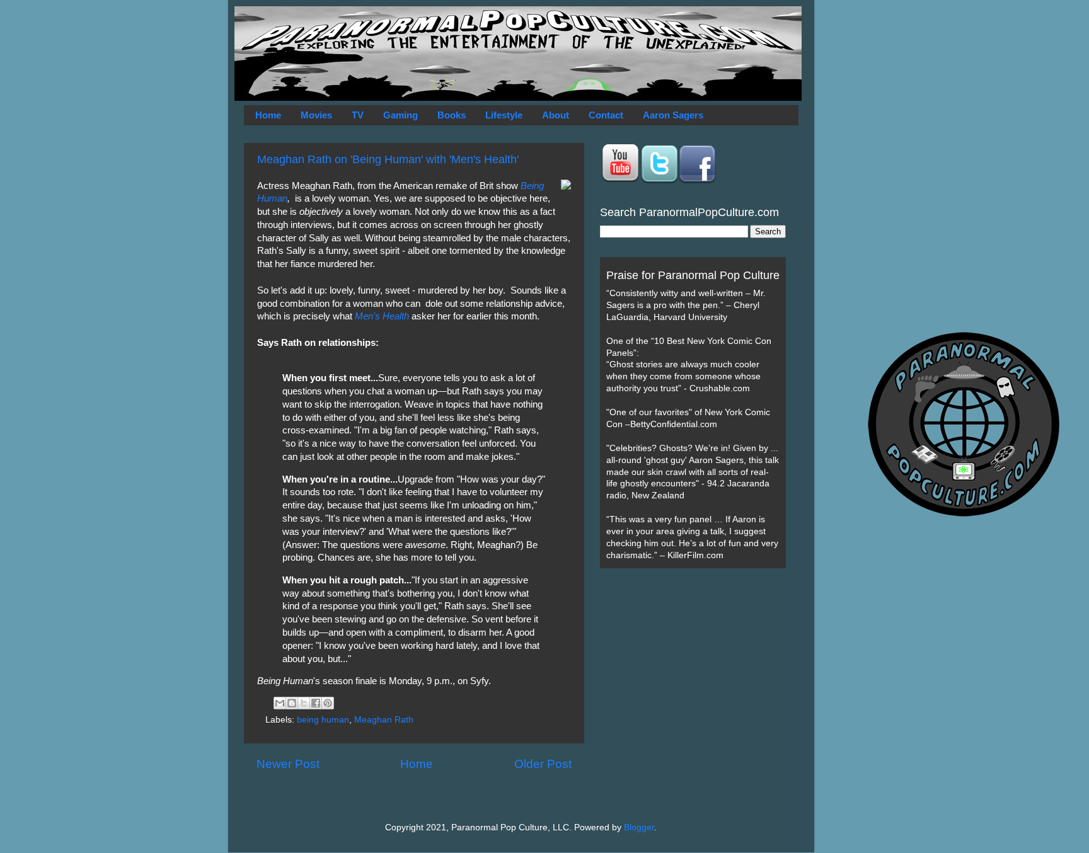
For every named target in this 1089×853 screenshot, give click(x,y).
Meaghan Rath (383, 719)
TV (358, 115)
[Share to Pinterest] (327, 703)
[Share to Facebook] (315, 703)
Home (268, 115)
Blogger (639, 827)
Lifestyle (503, 115)
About (555, 115)
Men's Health (382, 316)
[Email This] (280, 703)
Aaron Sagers (673, 115)
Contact (606, 115)
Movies (316, 115)
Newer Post (288, 763)
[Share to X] (303, 703)
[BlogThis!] (291, 703)
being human (323, 719)
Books (451, 115)
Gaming (400, 115)
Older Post (543, 763)
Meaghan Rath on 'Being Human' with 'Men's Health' (388, 159)
